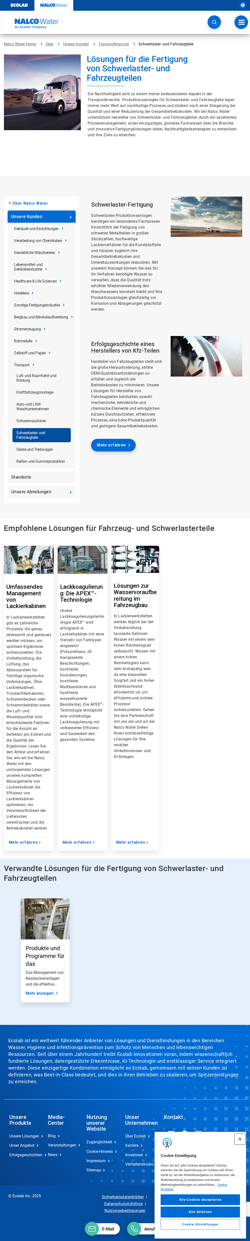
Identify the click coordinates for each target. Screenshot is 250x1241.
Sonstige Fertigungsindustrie (37, 305)
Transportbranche (113, 44)
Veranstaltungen (62, 1145)
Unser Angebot (21, 1145)
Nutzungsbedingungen (125, 1210)
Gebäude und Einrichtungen (36, 228)
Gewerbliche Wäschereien (34, 252)
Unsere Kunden (76, 44)
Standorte (21, 477)
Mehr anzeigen (39, 993)
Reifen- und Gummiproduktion (40, 461)
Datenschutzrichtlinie (123, 1203)
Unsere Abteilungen (31, 491)
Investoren (134, 1155)
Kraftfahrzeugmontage (34, 392)
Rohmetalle (23, 341)
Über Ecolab (135, 1136)
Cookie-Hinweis (99, 1151)
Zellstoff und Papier (30, 353)
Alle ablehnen (200, 1212)
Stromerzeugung (27, 329)
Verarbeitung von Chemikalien (38, 240)
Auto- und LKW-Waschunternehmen (32, 406)
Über (49, 44)
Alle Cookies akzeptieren (200, 1199)
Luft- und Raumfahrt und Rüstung (36, 378)
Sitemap (93, 1170)
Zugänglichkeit (99, 1142)
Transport (22, 365)
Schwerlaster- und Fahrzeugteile (30, 435)
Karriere (131, 1145)
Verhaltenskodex (139, 1164)
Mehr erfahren (111, 445)
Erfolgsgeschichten (23, 1155)
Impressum (96, 1160)
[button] (214, 22)
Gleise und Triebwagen (34, 449)
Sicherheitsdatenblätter (123, 1197)
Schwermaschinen (31, 421)
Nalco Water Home (20, 44)
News (52, 1154)
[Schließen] (240, 1139)
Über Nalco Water (30, 203)
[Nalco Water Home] (31, 23)
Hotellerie (21, 293)
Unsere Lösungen (23, 1136)
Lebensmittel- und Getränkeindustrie (28, 267)
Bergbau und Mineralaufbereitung (41, 317)
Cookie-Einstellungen (200, 1224)
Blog (52, 1136)
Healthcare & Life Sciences (35, 281)
